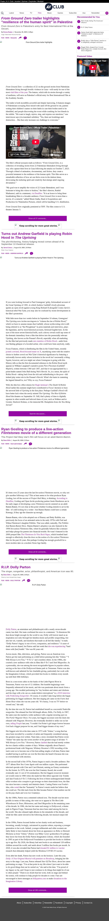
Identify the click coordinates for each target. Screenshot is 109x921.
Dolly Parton (15, 580)
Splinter (25, 1)
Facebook (59, 902)
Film (39, 13)
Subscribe (73, 13)
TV (31, 13)
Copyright (69, 902)
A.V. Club (9, 1)
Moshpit (40, 1)
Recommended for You (88, 17)
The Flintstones (16, 444)
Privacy (78, 902)
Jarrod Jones (7, 247)
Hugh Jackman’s (42, 385)
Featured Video (84, 56)
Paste (2, 1)
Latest (11, 13)
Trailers (13, 38)
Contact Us (88, 902)
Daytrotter (32, 1)
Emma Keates (7, 32)
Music (49, 13)
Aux (83, 13)
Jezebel (17, 1)
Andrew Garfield (16, 253)
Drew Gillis (7, 440)
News (22, 13)
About (19, 902)
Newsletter (95, 13)
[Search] (2, 13)
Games (60, 13)
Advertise (38, 902)
